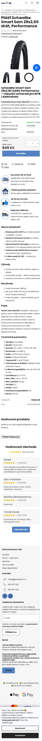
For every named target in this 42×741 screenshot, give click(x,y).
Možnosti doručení (9, 129)
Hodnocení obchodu (21, 447)
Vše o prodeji (8, 564)
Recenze (6, 561)
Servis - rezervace (10, 558)
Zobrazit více (21, 529)
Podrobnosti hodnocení (11, 33)
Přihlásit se (11, 632)
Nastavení (20, 728)
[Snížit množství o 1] (26, 143)
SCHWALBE (13, 36)
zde (10, 722)
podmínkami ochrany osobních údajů (19, 625)
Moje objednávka (9, 568)
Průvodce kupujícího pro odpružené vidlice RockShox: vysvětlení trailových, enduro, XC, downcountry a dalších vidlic (20, 657)
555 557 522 (13, 584)
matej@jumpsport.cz (17, 579)
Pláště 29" (36, 400)
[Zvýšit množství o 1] (38, 143)
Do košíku (21, 153)
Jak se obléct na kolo (12, 645)
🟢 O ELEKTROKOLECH (29, 683)
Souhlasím (20, 735)
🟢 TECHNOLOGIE (10, 683)
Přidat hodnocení (10, 437)
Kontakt (5, 554)
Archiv (8, 670)
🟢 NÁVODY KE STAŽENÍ (21, 685)
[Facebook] (4, 596)
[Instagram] (10, 596)
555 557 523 (13, 589)
